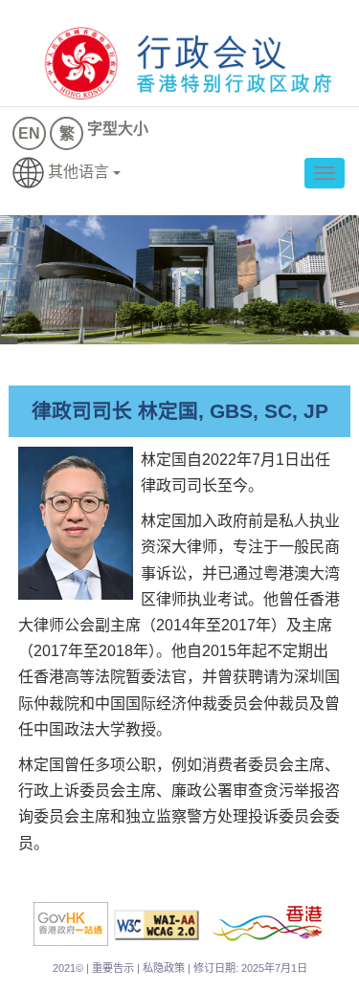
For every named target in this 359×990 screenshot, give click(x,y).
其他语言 (78, 172)
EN (29, 133)
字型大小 (117, 129)
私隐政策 (164, 968)
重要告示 (113, 968)
